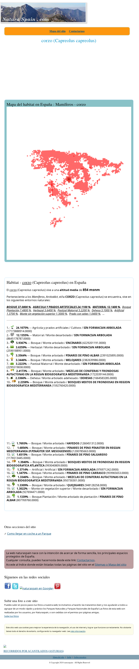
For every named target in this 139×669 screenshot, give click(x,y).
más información (78, 631)
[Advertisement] (69, 73)
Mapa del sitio (57, 31)
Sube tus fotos (11, 616)
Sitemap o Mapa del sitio (110, 564)
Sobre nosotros (80, 657)
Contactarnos (77, 31)
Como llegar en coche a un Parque (29, 534)
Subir (69, 657)
